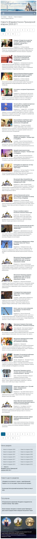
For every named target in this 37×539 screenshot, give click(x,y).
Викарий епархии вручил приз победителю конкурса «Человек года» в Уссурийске (24, 137)
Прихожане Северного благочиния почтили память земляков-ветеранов (24, 324)
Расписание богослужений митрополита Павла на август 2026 (17, 489)
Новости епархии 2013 (9, 464)
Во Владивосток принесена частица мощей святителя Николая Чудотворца (23, 166)
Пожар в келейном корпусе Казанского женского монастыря (23, 211)
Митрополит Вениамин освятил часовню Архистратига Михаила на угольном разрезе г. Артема (23, 372)
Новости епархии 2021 (9, 454)
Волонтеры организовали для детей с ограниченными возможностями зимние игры (24, 227)
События (10, 17)
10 (13, 34)
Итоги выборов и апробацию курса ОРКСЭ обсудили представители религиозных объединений (23, 121)
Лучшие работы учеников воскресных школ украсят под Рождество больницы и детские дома (24, 105)
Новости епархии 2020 (26, 454)
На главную (3, 17)
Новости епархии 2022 (26, 452)
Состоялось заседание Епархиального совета (24, 90)
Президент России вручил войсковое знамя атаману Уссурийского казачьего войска (24, 356)
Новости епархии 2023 (9, 452)
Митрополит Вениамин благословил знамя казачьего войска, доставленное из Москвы (23, 340)
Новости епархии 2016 (26, 459)
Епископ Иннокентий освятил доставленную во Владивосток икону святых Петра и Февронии (24, 196)
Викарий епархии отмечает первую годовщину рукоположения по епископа (23, 418)
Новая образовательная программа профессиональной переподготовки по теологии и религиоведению (24, 402)
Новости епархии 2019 (9, 457)
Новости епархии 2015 (9, 461)
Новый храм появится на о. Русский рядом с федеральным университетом (23, 388)
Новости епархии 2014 (26, 461)
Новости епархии (18, 17)
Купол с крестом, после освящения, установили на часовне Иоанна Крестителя (23, 309)
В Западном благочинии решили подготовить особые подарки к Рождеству (22, 294)
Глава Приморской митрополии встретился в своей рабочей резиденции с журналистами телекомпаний (22, 58)
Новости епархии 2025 (9, 449)
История (30, 528)
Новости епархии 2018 (26, 457)
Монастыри (18, 528)
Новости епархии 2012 (26, 464)
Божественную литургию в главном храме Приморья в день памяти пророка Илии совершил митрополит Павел (17, 509)
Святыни (6, 528)
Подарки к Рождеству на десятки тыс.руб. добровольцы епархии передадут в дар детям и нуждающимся (23, 42)
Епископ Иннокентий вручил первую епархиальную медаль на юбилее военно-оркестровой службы (23, 75)
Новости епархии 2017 (9, 459)
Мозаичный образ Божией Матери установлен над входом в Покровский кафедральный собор (24, 180)
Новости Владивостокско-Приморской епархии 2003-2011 (9, 468)
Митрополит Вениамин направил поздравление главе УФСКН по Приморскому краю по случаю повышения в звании (22, 259)
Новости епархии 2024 (26, 449)
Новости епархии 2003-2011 (7, 18)
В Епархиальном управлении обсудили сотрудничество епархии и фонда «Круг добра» (17, 502)
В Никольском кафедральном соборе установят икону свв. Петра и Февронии (24, 243)
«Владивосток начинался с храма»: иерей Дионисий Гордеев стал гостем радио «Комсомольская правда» (16, 482)
